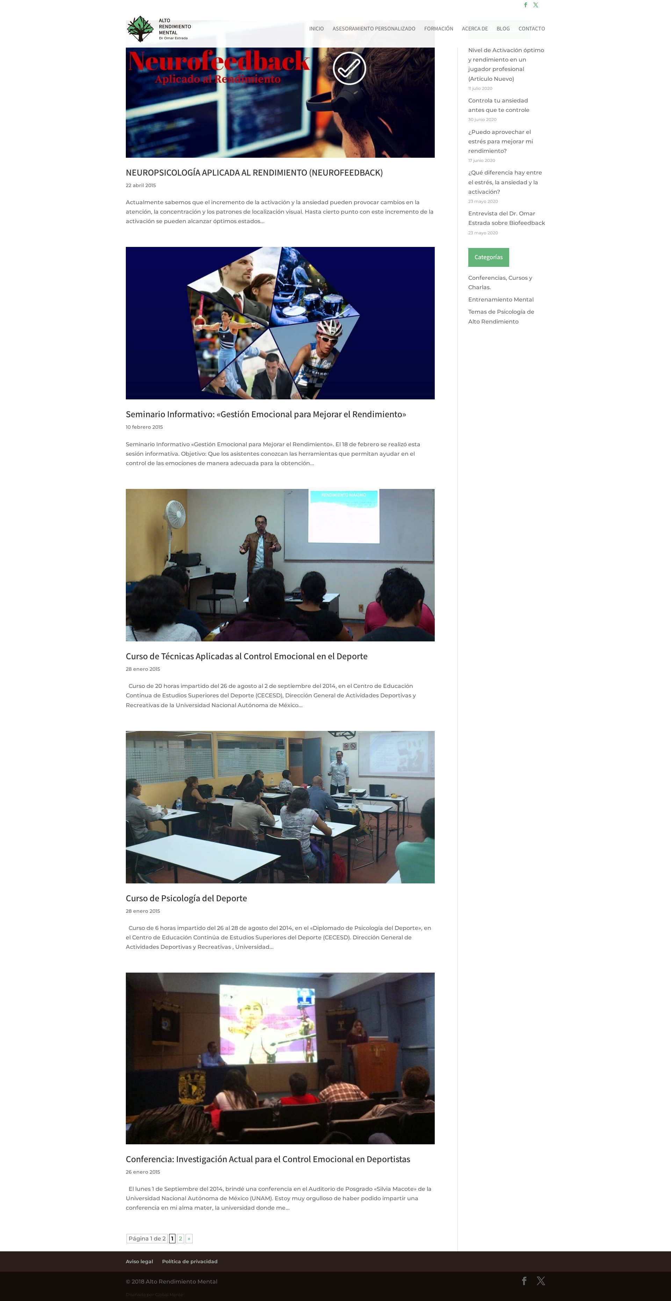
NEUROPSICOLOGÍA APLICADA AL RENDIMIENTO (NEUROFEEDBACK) (254, 173)
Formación (438, 30)
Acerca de (475, 30)
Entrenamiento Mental (501, 299)
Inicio (316, 30)
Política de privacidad (190, 1261)
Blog (503, 30)
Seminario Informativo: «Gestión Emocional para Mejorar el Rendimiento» (266, 414)
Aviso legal (139, 1261)
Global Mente (169, 1294)
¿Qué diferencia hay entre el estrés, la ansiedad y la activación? (505, 182)
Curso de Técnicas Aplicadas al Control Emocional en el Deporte (247, 656)
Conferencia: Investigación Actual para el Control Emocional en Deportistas (268, 1159)
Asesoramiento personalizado (374, 30)
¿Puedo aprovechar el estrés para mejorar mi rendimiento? (500, 141)
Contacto (532, 30)
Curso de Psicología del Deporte (186, 898)
